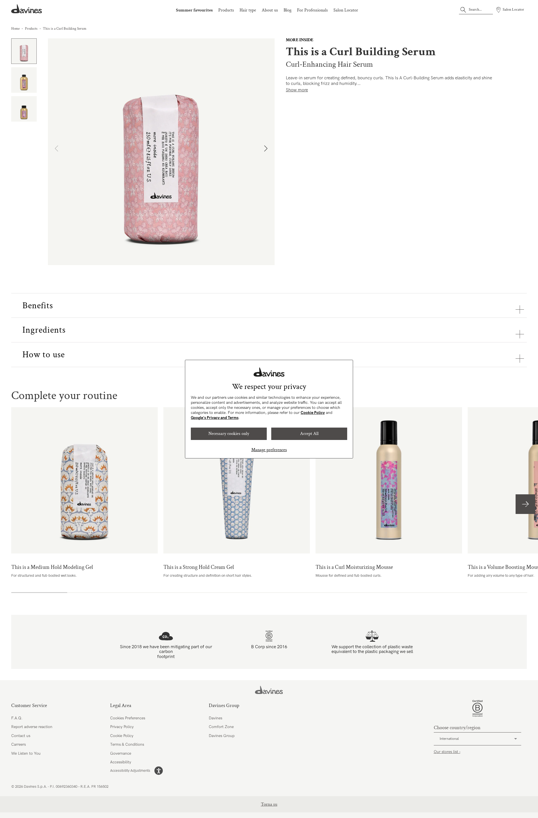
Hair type (248, 10)
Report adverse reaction (31, 726)
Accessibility (120, 762)
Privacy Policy (122, 726)
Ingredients (44, 330)
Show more (297, 90)
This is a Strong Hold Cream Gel (236, 480)
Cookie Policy (313, 412)
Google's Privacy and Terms (214, 417)
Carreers (18, 744)
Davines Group (222, 735)
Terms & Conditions (127, 744)
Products (226, 10)
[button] (268, 151)
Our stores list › (447, 751)
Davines (215, 718)
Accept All (309, 434)
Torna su (269, 804)
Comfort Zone (221, 726)
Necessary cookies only (228, 434)
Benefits (37, 305)
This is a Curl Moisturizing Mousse (389, 480)
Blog (287, 10)
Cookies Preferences (127, 718)
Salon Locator (345, 10)
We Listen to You (26, 753)
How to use (43, 354)
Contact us (20, 735)
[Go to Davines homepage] (26, 9)
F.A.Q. (16, 718)
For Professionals (312, 10)
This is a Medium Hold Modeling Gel (84, 480)
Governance (120, 753)
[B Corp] (477, 708)
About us (270, 10)
